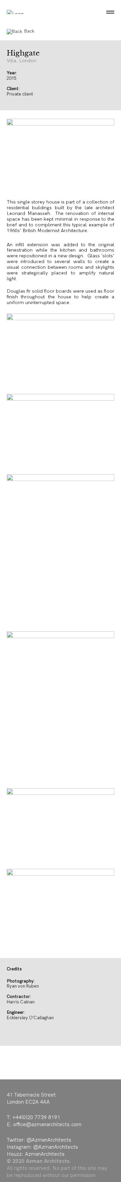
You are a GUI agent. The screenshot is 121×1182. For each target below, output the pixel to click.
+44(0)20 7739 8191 (36, 1117)
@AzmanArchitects (49, 1140)
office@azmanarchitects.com (47, 1124)
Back (29, 31)
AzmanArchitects (45, 1154)
